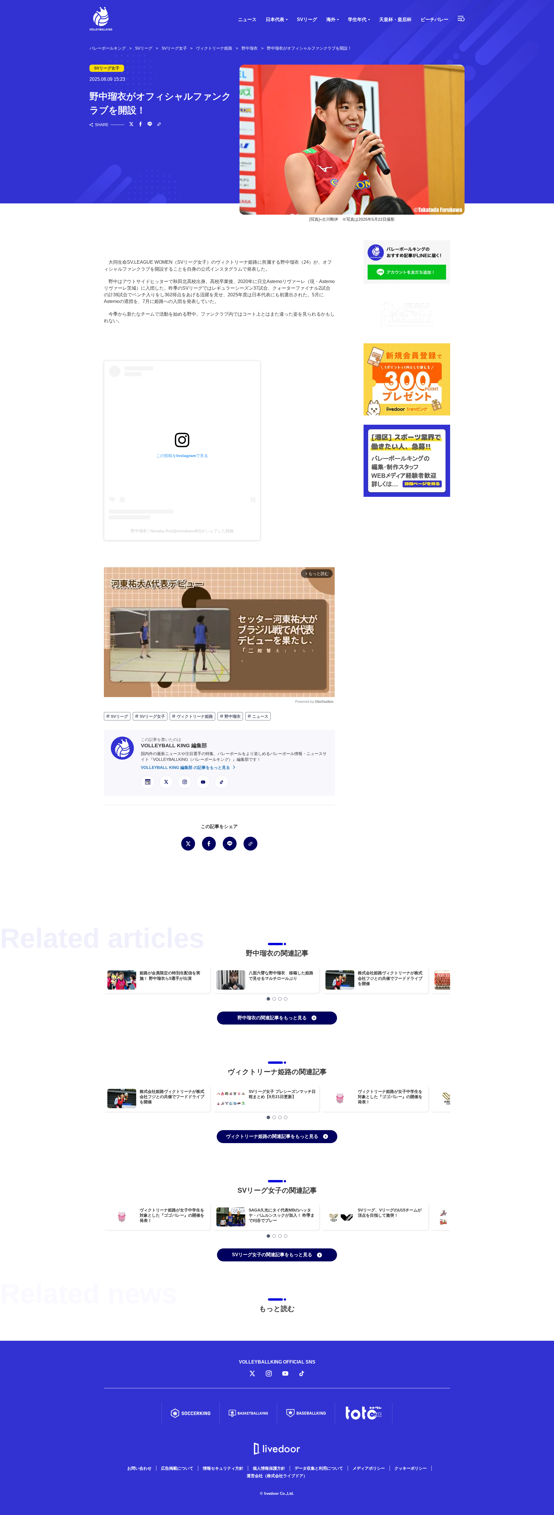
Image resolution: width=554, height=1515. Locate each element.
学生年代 (357, 19)
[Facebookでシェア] (140, 125)
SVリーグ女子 (151, 716)
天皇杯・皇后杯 (395, 19)
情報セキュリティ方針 (223, 1468)
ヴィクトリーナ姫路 (194, 716)
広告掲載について (177, 1468)
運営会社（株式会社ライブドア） (277, 1475)
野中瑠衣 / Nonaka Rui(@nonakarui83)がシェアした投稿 (182, 531)
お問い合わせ (139, 1468)
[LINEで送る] (149, 125)
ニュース (247, 19)
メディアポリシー (369, 1468)
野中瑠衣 (232, 716)
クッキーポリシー (410, 1468)
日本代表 (275, 19)
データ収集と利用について (319, 1468)
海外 (331, 19)
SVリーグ (307, 19)
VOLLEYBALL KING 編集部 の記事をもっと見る (186, 767)
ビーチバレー (434, 19)
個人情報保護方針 (269, 1468)
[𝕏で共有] (131, 124)
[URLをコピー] (159, 125)
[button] (268, 999)
